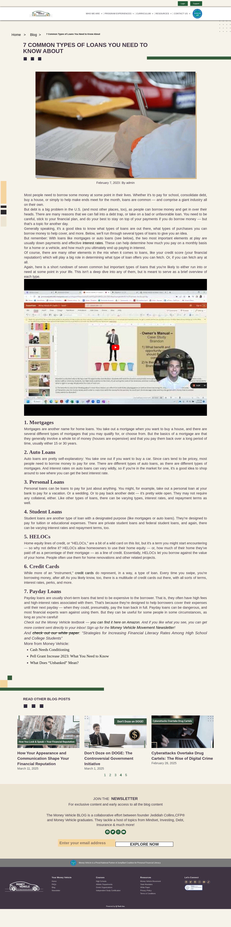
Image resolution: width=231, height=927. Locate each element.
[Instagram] (118, 832)
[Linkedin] (186, 882)
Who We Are (93, 14)
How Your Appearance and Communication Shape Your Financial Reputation (43, 758)
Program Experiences (118, 14)
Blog (33, 35)
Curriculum (143, 14)
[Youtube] (123, 832)
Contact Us (181, 14)
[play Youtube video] (115, 347)
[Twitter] (112, 832)
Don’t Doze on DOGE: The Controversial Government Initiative (108, 758)
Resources (162, 14)
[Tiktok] (208, 882)
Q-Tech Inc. (120, 906)
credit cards (84, 573)
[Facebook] (107, 832)
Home (16, 35)
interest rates (93, 243)
